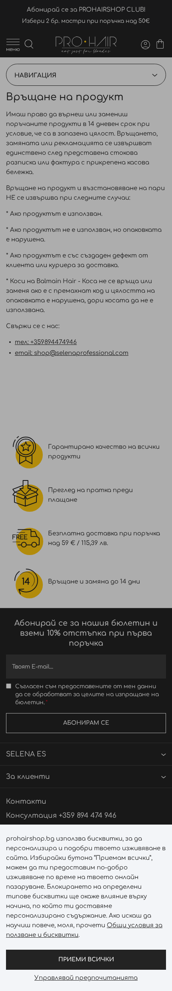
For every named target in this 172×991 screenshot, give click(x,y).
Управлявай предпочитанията (86, 978)
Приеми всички (86, 960)
